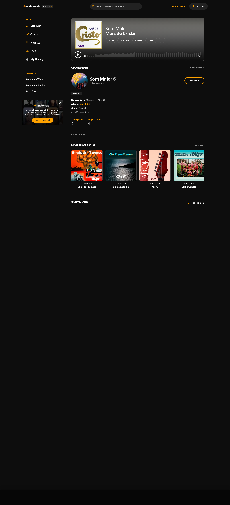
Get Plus (47, 6)
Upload (200, 6)
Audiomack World (34, 79)
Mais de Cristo (86, 104)
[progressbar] (142, 54)
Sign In (183, 6)
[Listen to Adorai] (154, 165)
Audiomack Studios (35, 85)
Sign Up (175, 6)
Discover (35, 26)
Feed (33, 51)
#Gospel (76, 94)
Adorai (155, 187)
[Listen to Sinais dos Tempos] (86, 165)
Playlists (35, 42)
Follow (194, 80)
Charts (34, 34)
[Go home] (31, 6)
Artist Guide (32, 91)
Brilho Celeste (189, 187)
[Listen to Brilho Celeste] (189, 165)
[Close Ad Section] (60, 103)
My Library (36, 59)
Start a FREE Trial (43, 120)
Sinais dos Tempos (86, 187)
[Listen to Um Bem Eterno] (120, 165)
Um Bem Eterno (121, 187)
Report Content (79, 134)
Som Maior (101, 79)
